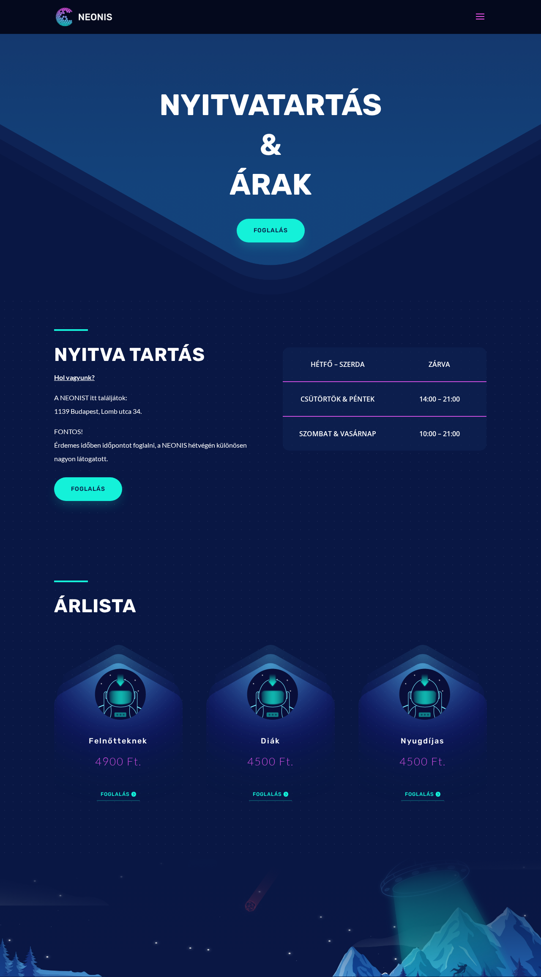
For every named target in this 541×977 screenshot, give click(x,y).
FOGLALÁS (271, 230)
